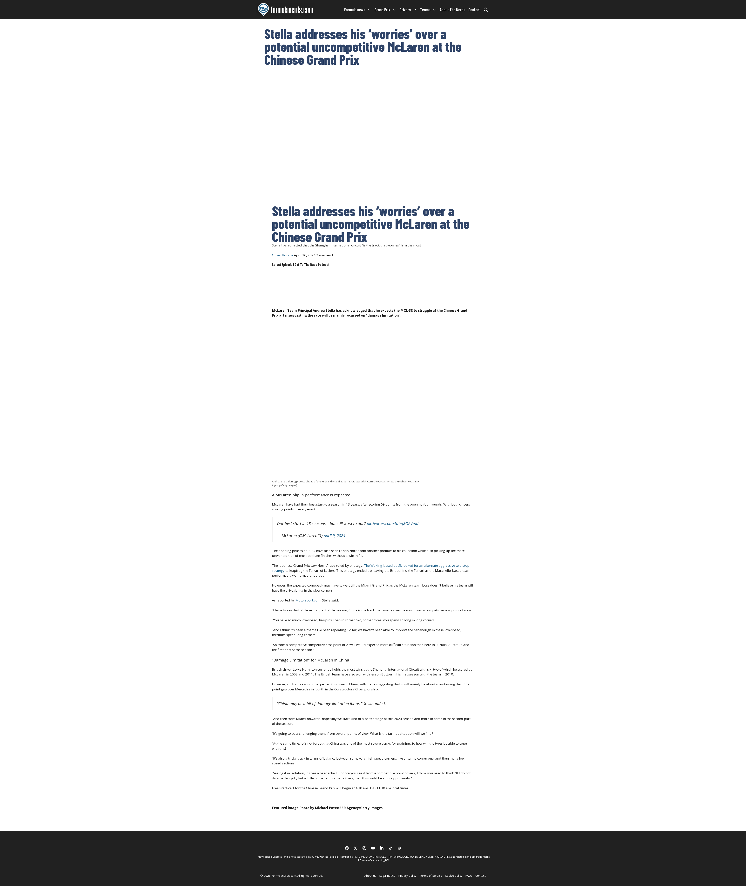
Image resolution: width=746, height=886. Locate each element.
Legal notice (387, 875)
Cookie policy (453, 875)
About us (370, 875)
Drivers (405, 9)
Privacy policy (407, 875)
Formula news (354, 9)
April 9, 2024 (334, 535)
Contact (474, 9)
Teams (425, 9)
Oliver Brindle (282, 255)
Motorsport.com (308, 600)
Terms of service (430, 875)
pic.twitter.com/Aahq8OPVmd (392, 523)
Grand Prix (382, 9)
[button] (486, 9)
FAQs (468, 875)
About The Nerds (452, 9)
